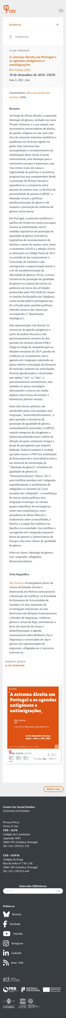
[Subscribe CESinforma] (59, 891)
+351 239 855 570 (18, 846)
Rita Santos (16, 583)
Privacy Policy (11, 822)
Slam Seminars (15, 665)
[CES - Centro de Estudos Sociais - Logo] (9, 7)
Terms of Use (10, 826)
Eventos (22, 37)
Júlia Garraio (33, 93)
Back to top (53, 789)
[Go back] (10, 37)
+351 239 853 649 (18, 871)
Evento (15, 25)
